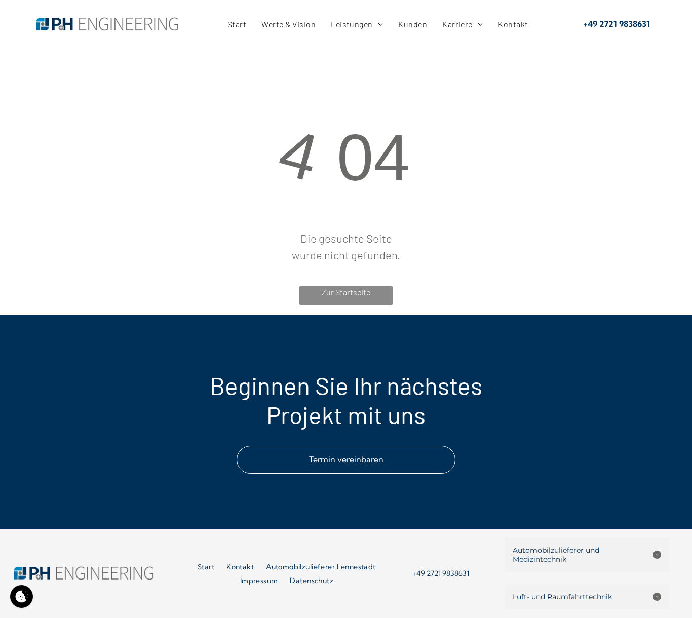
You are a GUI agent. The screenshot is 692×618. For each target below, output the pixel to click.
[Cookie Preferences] (21, 596)
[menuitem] (237, 24)
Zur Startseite (346, 292)
